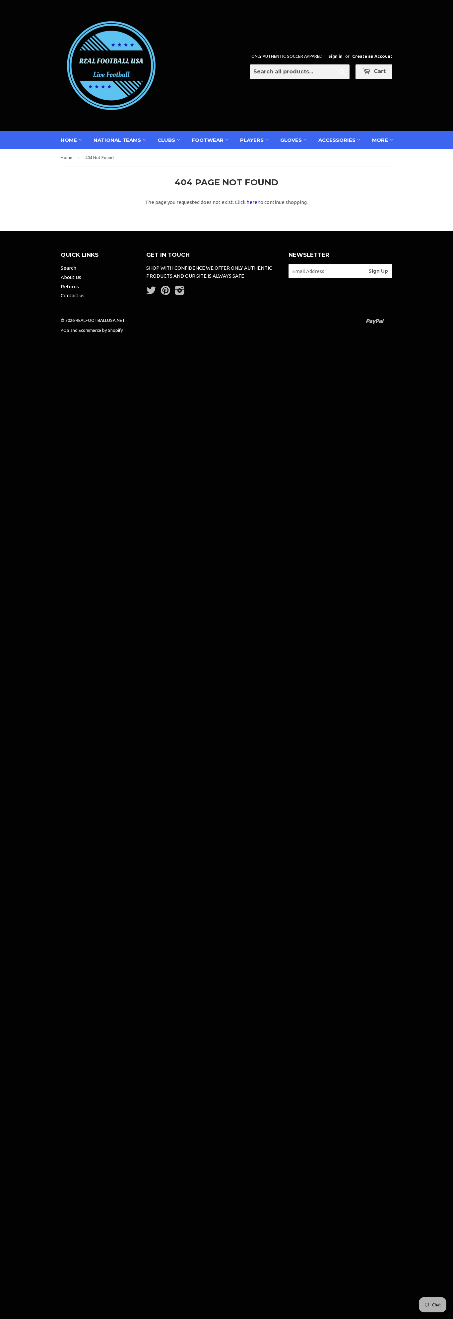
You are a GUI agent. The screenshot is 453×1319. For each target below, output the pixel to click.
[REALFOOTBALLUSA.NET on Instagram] (180, 292)
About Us (71, 277)
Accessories (337, 140)
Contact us (73, 295)
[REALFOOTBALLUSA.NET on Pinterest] (165, 292)
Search (68, 268)
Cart (379, 71)
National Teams (118, 140)
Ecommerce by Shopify (101, 330)
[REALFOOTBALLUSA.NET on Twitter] (151, 292)
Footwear (208, 140)
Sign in (335, 56)
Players (252, 140)
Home (69, 140)
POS (65, 330)
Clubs (167, 140)
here (251, 202)
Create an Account (372, 56)
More (380, 140)
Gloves (291, 140)
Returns (70, 286)
